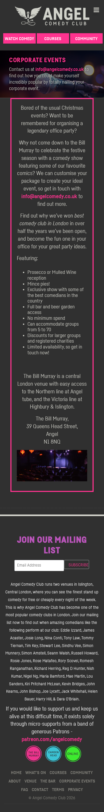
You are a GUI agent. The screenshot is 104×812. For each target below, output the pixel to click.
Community (86, 39)
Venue (31, 781)
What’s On (35, 773)
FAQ (24, 790)
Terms (58, 790)
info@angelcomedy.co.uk (59, 69)
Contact (40, 790)
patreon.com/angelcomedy (52, 739)
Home (16, 773)
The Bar (47, 781)
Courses (52, 39)
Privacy (75, 790)
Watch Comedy (19, 39)
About (15, 781)
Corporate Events (77, 781)
